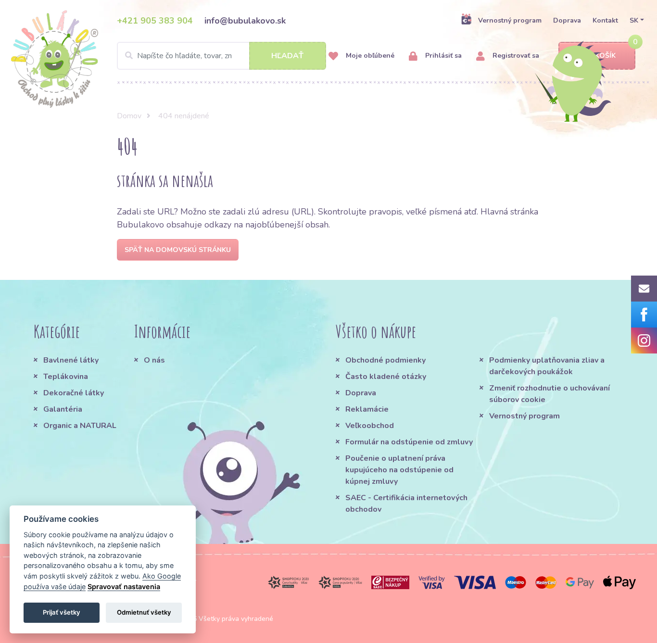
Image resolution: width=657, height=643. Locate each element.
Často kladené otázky (385, 376)
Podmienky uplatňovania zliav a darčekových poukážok (547, 366)
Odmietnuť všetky (144, 612)
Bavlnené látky (71, 360)
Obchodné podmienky (385, 360)
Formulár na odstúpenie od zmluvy (409, 442)
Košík (605, 55)
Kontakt (605, 20)
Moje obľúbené (369, 55)
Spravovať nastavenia (124, 586)
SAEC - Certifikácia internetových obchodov (406, 503)
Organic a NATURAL (79, 425)
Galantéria (62, 409)
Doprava (567, 20)
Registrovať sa (515, 55)
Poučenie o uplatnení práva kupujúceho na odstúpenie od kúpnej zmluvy (399, 470)
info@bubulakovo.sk (245, 20)
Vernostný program (510, 20)
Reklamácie (367, 409)
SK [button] (634, 20)
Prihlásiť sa (442, 55)
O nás (154, 360)
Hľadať (287, 55)
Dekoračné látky (73, 393)
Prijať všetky (61, 612)
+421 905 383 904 (155, 20)
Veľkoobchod (369, 425)
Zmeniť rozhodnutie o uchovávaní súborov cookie (549, 394)
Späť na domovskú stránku (178, 249)
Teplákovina (65, 376)
